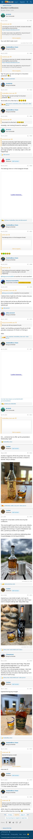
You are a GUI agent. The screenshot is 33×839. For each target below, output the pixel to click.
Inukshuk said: (6, 24)
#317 (31, 688)
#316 (31, 660)
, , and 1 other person (18, 104)
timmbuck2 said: (6, 139)
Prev (10, 815)
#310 (31, 319)
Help (20, 834)
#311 (31, 349)
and (9, 79)
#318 (31, 749)
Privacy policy (14, 834)
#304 (31, 116)
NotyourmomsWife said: (8, 322)
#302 (31, 53)
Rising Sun (5, 832)
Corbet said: (5, 752)
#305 (31, 136)
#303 (31, 90)
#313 (31, 453)
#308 (31, 264)
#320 (31, 797)
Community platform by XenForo (15, 837)
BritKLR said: (5, 267)
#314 (31, 516)
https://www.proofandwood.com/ (11, 30)
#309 (31, 287)
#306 (31, 165)
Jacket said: (5, 235)
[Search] (31, 2)
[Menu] (2, 2)
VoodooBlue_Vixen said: (8, 93)
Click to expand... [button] (16, 38)
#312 (31, 415)
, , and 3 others (12, 649)
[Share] (28, 21)
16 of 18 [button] (17, 815)
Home (24, 834)
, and (15, 220)
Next (22, 815)
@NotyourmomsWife (7, 276)
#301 (31, 20)
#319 (31, 780)
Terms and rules (5, 834)
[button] (10, 832)
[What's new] (27, 2)
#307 (31, 231)
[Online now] (4, 283)
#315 (31, 595)
